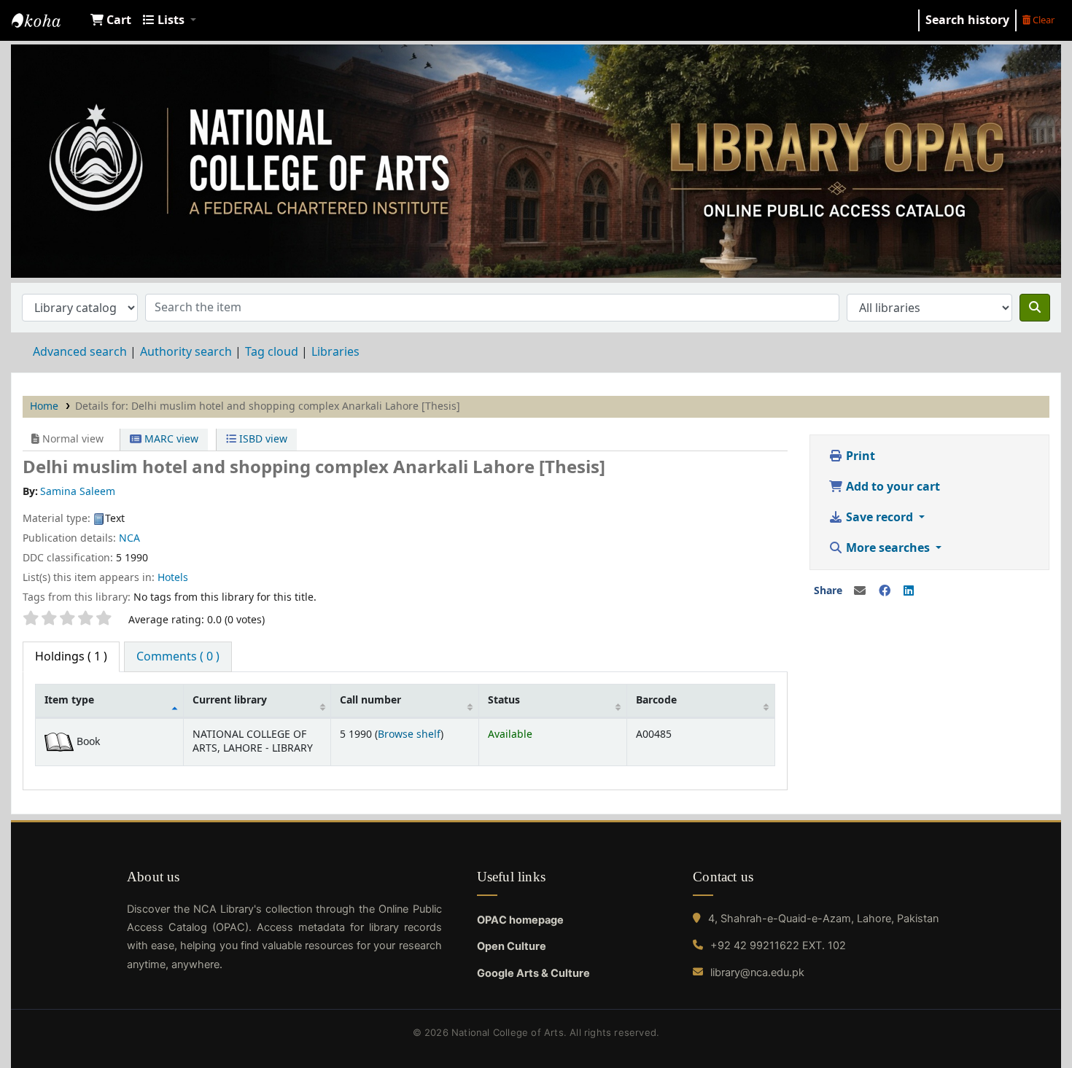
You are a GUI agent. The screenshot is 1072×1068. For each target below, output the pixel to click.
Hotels (173, 577)
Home (44, 406)
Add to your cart (891, 487)
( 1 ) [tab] (71, 657)
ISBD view (261, 439)
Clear (1042, 20)
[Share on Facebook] (884, 591)
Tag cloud (271, 352)
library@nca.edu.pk (757, 972)
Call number (370, 700)
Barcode (656, 700)
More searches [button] (888, 548)
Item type (69, 700)
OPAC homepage (520, 920)
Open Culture (511, 946)
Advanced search (80, 352)
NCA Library (48, 20)
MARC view (169, 439)
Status (504, 700)
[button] (111, 20)
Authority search (186, 352)
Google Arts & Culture (533, 973)
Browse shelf (409, 734)
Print (859, 456)
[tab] (178, 657)
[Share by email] (859, 591)
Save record (879, 517)
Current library (230, 700)
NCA (129, 538)
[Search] (1034, 307)
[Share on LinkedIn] (908, 591)
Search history (967, 20)
